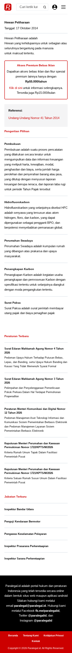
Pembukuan (12, 143)
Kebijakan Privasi (54, 635)
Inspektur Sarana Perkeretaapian (24, 558)
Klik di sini (15, 88)
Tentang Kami (31, 635)
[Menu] (63, 7)
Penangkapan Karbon (19, 269)
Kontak (36, 641)
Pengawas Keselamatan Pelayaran (25, 533)
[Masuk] (54, 7)
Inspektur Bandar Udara (19, 509)
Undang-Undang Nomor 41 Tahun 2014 (33, 118)
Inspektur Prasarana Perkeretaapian (26, 546)
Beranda (13, 635)
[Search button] (44, 7)
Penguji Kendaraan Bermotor (22, 521)
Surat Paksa (12, 302)
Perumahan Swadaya (18, 240)
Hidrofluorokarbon (17, 202)
